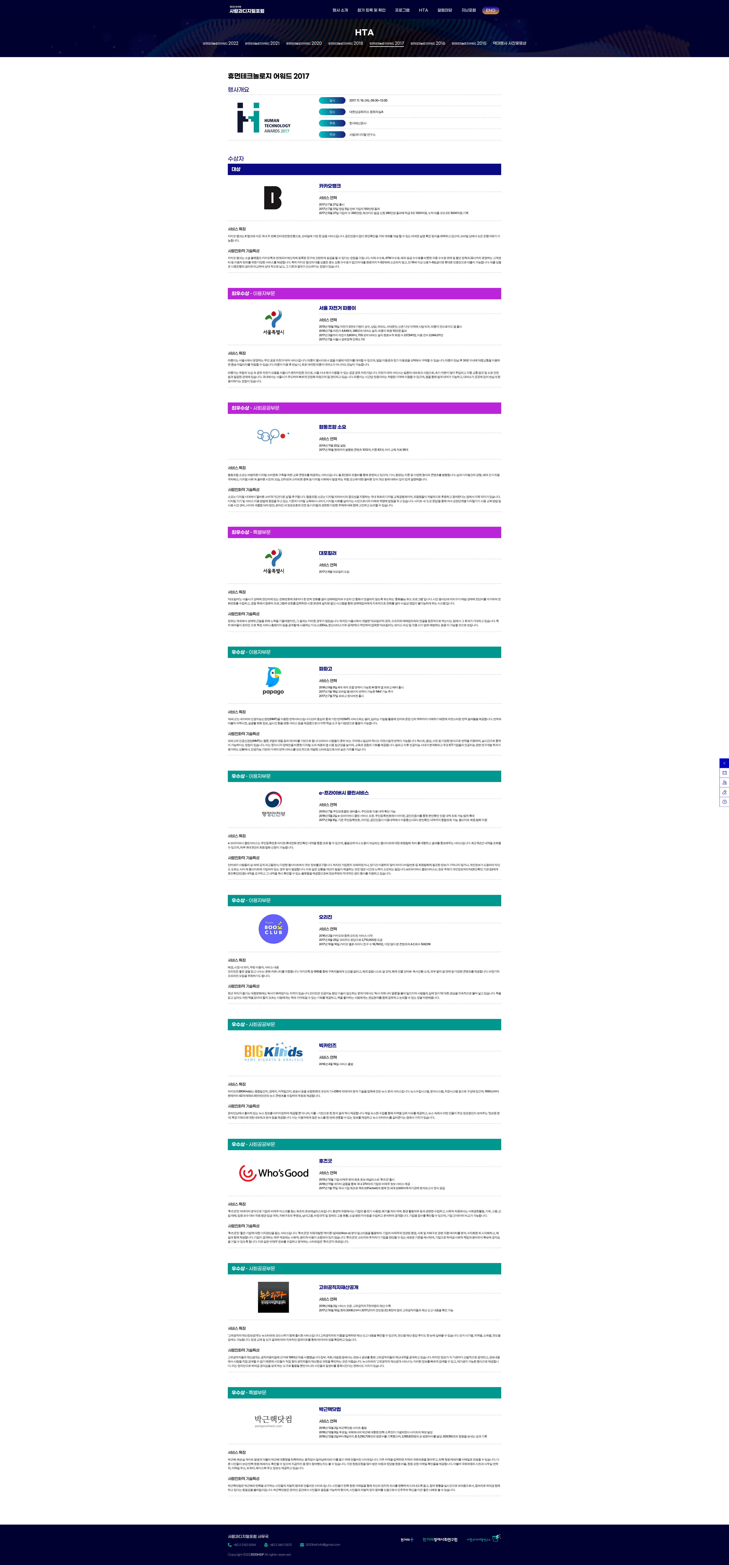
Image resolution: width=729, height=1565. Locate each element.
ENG (490, 10)
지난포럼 (469, 10)
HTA (423, 10)
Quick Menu (724, 763)
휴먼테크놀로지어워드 (220, 43)
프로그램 (402, 10)
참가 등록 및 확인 (371, 10)
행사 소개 (340, 10)
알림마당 (445, 10)
